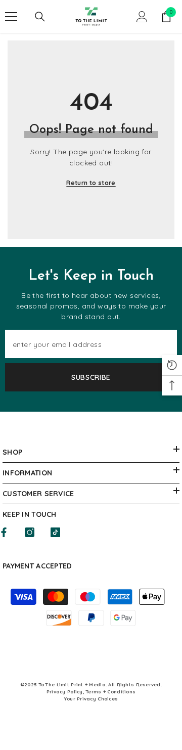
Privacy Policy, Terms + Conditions (91, 691)
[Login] (142, 16)
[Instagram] (29, 532)
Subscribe (91, 377)
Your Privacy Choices (91, 698)
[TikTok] (55, 532)
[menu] (11, 17)
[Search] (40, 17)
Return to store (90, 183)
